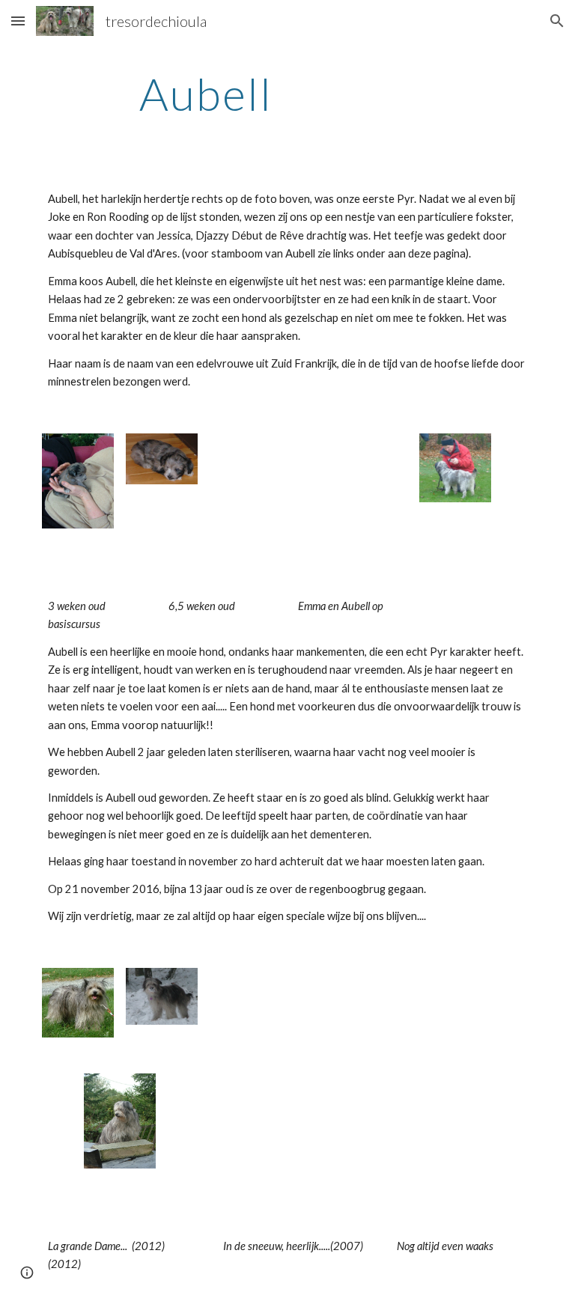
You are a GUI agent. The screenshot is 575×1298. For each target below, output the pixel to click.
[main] (205, 93)
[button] (18, 20)
